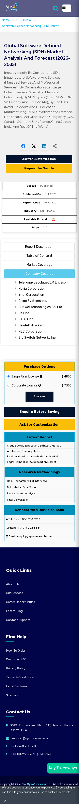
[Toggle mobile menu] (66, 8)
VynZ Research (38, 784)
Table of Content (39, 256)
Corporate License (24, 385)
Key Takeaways (63, 767)
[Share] (55, 146)
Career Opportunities (20, 602)
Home (6, 20)
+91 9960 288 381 (29, 527)
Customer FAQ (16, 659)
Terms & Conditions (20, 677)
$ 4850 (67, 376)
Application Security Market (24, 451)
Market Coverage (39, 265)
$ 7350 (67, 385)
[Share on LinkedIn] (44, 146)
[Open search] (56, 8)
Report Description (39, 247)
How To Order (15, 650)
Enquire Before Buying (39, 412)
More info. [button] (65, 792)
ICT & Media (23, 20)
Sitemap (12, 695)
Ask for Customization (39, 159)
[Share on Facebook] (23, 146)
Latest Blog (14, 611)
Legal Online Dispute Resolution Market (31, 461)
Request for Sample (39, 168)
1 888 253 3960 (30, 519)
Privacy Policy (15, 668)
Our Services (14, 593)
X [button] (5, 800)
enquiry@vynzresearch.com (34, 536)
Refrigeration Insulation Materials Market (32, 456)
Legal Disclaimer (17, 686)
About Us (12, 584)
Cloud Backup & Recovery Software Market (33, 445)
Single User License (25, 376)
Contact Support (18, 620)
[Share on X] (34, 146)
